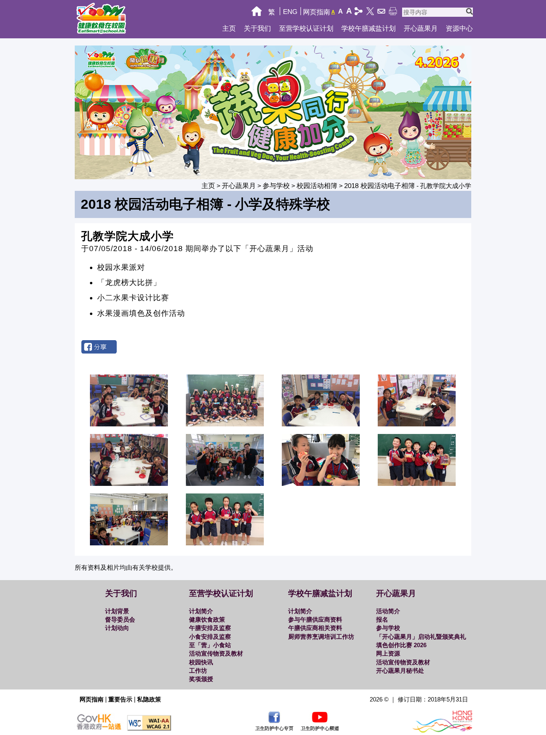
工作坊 (198, 670)
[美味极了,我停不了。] (321, 483)
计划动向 (117, 627)
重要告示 (120, 699)
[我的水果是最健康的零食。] (225, 543)
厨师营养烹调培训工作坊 (321, 636)
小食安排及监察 (210, 636)
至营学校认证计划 (306, 28)
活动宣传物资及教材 (216, 653)
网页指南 (316, 12)
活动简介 (388, 611)
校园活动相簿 (317, 186)
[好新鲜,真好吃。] (321, 424)
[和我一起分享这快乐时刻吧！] (417, 483)
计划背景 (117, 611)
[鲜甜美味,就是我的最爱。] (417, 424)
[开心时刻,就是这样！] (129, 543)
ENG (290, 12)
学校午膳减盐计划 (368, 28)
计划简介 (201, 611)
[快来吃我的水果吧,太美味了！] (129, 483)
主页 (229, 28)
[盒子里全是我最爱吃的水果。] (225, 424)
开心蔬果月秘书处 (400, 670)
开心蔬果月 (421, 28)
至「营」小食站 (210, 645)
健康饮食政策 (207, 619)
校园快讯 (201, 662)
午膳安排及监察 (210, 627)
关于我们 (257, 28)
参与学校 (276, 186)
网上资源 (388, 653)
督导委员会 (120, 619)
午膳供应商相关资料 (315, 627)
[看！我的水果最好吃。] (129, 424)
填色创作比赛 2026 (401, 645)
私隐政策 (149, 699)
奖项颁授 (201, 679)
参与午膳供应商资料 (315, 619)
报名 (382, 619)
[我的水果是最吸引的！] (225, 483)
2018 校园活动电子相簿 (379, 186)
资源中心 (459, 28)
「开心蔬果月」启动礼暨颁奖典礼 (421, 636)
